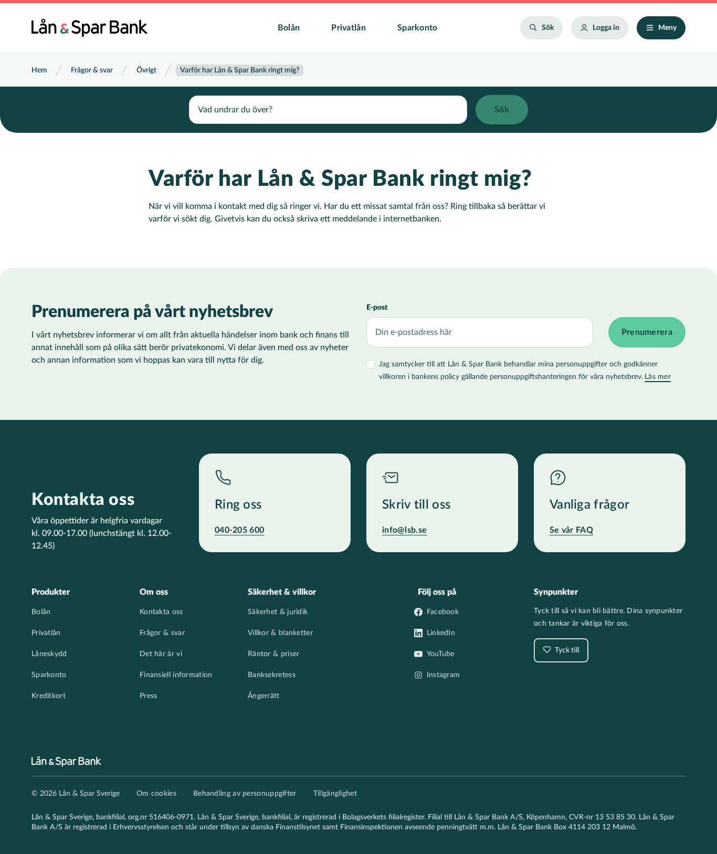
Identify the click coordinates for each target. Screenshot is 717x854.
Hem (39, 70)
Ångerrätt (264, 696)
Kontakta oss (161, 612)
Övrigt (146, 70)
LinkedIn (441, 633)
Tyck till (566, 650)
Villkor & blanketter (280, 633)
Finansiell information (176, 675)
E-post (376, 307)
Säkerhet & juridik (278, 612)
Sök (548, 27)
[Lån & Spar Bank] (89, 27)
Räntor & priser (274, 654)
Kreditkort (48, 696)
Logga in (606, 27)
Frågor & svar (92, 70)
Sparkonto (417, 28)
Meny (667, 27)
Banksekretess (272, 675)
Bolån (289, 28)
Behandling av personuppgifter (245, 793)
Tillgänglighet (335, 793)
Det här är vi (161, 654)
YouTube (441, 654)
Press (148, 696)
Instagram (443, 675)
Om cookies (156, 793)
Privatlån (348, 28)
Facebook (443, 612)
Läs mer (658, 377)
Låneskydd (49, 654)
